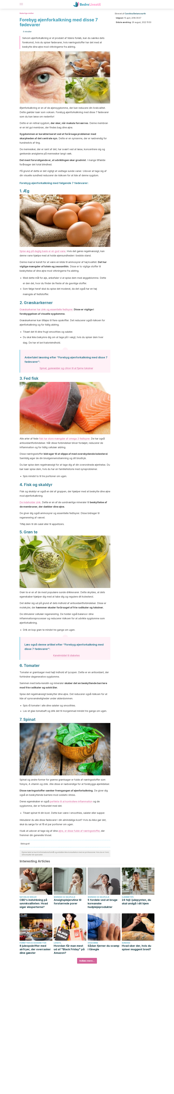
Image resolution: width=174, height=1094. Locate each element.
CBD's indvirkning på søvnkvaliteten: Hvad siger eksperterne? (34, 903)
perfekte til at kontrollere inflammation (71, 801)
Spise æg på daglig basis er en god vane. (43, 251)
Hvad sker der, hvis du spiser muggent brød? (136, 947)
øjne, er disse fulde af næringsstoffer (79, 830)
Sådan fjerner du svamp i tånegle (103, 947)
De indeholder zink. (30, 502)
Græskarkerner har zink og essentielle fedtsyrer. (46, 309)
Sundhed (126, 943)
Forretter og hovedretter (33, 943)
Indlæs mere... (87, 960)
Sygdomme (93, 943)
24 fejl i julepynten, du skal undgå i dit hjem (136, 901)
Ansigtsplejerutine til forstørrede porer (67, 901)
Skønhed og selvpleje (64, 897)
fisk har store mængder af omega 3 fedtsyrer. (64, 438)
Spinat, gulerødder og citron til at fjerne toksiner (66, 368)
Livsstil (57, 943)
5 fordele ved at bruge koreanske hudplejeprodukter (102, 903)
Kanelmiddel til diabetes (66, 655)
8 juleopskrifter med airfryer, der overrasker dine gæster (35, 949)
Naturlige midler (27, 13)
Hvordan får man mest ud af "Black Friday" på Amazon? (69, 949)
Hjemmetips (127, 897)
